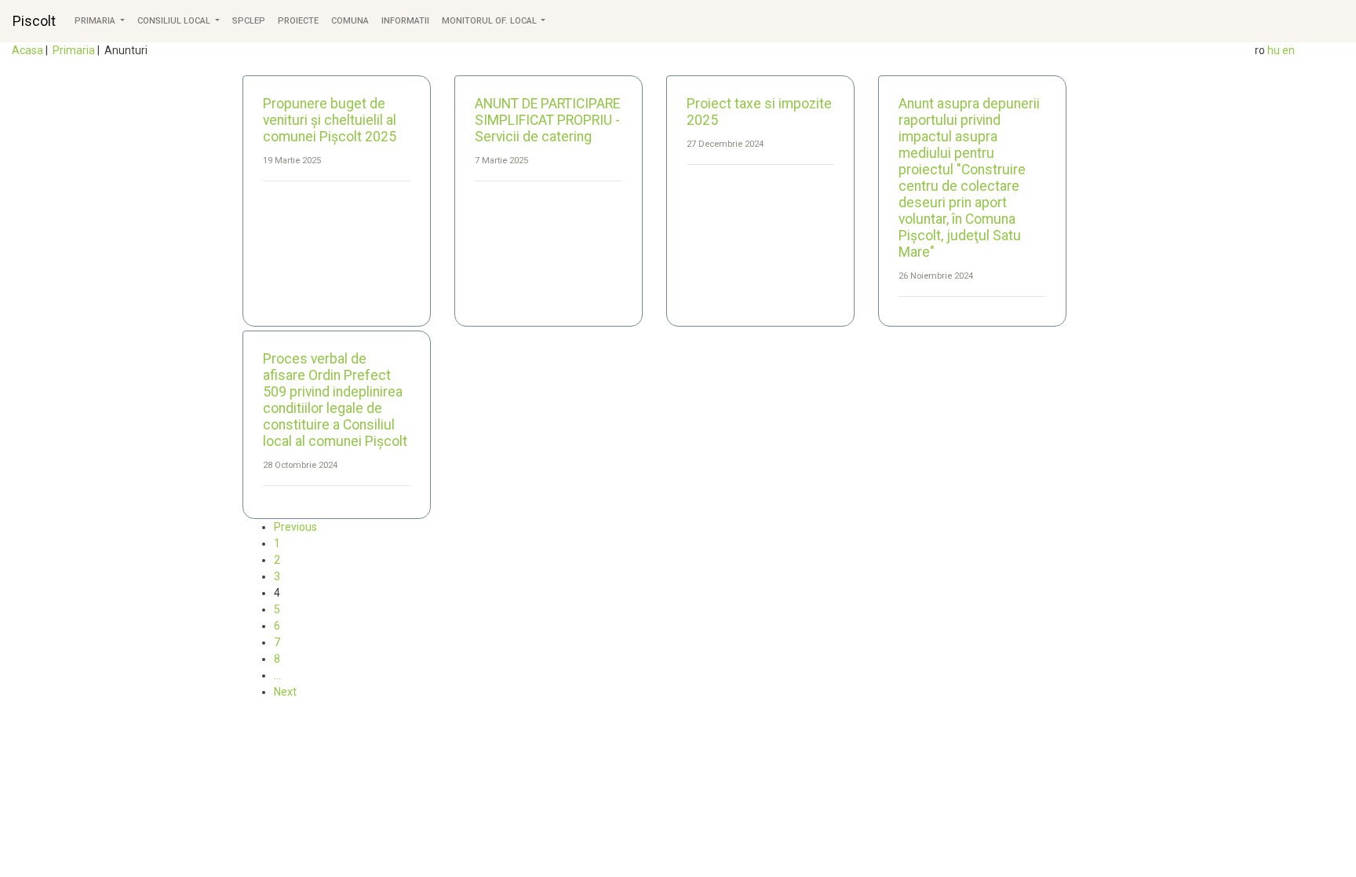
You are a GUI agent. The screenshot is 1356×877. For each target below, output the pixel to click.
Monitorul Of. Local (490, 21)
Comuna (350, 21)
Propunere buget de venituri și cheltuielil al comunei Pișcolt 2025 (329, 120)
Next (285, 691)
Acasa (27, 50)
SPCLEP (248, 21)
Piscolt (34, 21)
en (1288, 50)
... (277, 675)
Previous (295, 527)
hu (1273, 50)
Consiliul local (175, 21)
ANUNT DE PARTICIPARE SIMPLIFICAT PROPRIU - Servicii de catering (547, 120)
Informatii (405, 21)
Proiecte (298, 21)
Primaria (96, 21)
